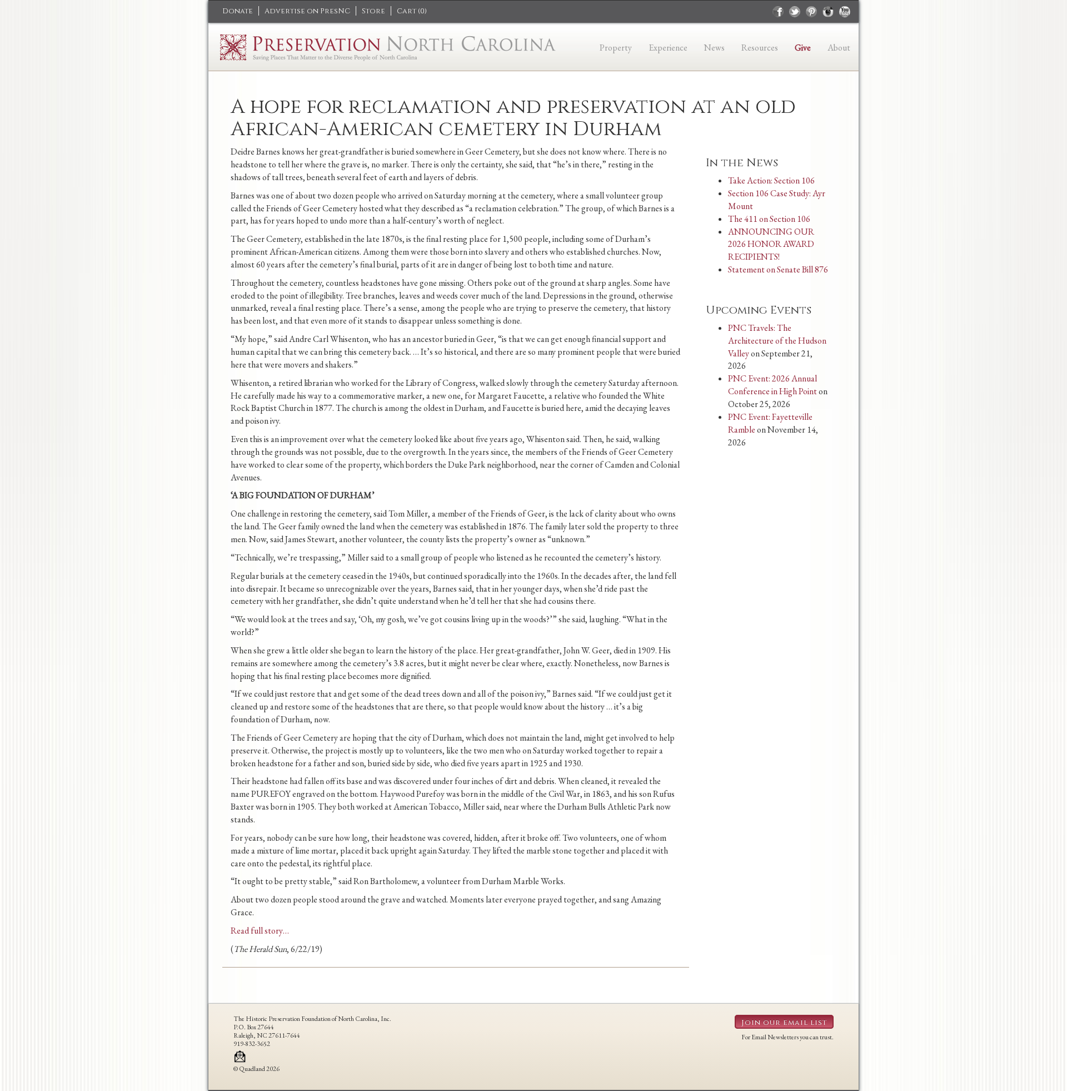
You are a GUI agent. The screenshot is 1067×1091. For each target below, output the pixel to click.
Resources (759, 47)
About (838, 47)
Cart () (412, 11)
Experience (668, 47)
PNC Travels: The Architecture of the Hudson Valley (777, 340)
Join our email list (784, 1023)
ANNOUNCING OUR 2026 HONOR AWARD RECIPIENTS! (771, 244)
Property (616, 47)
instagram (828, 11)
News (714, 47)
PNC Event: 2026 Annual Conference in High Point (772, 385)
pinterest (811, 11)
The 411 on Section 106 (769, 219)
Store (373, 11)
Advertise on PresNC (307, 11)
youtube (844, 11)
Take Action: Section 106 (771, 180)
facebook (778, 11)
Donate (237, 11)
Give (803, 47)
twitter (794, 11)
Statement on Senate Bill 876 (778, 269)
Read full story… (260, 930)
